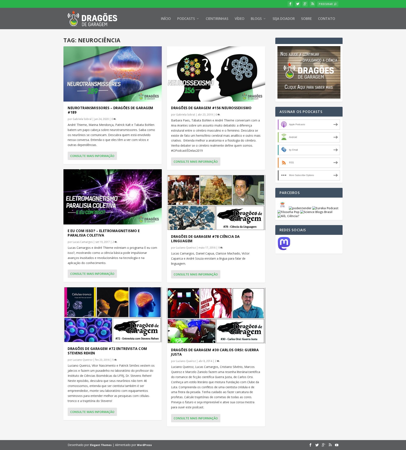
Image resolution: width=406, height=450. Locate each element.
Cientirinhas (217, 19)
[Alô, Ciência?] (288, 216)
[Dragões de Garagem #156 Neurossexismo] (216, 74)
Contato (326, 19)
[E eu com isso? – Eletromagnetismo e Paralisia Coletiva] (112, 196)
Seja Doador (284, 19)
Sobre (306, 19)
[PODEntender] (300, 208)
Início (166, 19)
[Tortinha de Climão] (283, 208)
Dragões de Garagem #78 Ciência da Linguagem (205, 238)
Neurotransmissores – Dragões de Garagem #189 (110, 110)
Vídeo (239, 19)
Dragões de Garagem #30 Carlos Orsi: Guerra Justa (215, 352)
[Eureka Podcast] (325, 208)
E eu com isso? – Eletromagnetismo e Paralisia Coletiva (104, 233)
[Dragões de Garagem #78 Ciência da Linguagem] (216, 202)
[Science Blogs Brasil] (316, 212)
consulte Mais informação (92, 156)
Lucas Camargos (83, 242)
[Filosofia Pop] (288, 212)
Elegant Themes (101, 445)
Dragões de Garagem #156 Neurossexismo (211, 108)
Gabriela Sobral (82, 119)
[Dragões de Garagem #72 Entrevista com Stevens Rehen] (112, 314)
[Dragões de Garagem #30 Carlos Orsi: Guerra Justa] (216, 316)
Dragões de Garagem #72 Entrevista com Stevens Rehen (107, 350)
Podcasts (186, 19)
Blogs (256, 19)
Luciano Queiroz (82, 360)
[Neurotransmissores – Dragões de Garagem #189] (112, 74)
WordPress (144, 445)
